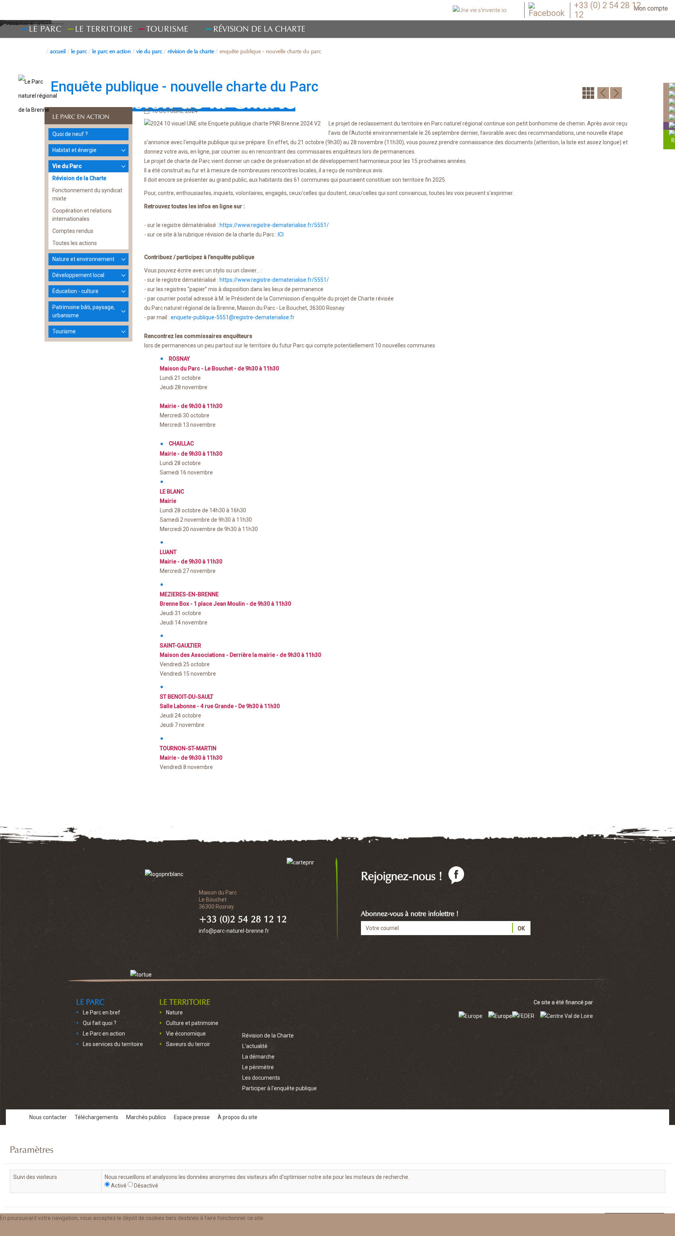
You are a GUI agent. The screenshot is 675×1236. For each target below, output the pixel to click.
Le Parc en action (111, 50)
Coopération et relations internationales (82, 214)
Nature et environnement (83, 259)
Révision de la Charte (259, 27)
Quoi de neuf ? (70, 134)
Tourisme (64, 331)
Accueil (58, 50)
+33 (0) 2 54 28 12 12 (607, 10)
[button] (79, 1229)
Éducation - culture (75, 291)
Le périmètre (258, 1067)
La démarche (258, 1057)
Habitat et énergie (74, 150)
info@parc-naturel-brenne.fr (234, 931)
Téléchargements (96, 1117)
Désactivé (146, 1185)
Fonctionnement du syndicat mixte (87, 194)
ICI (281, 234)
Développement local (78, 275)
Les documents (261, 1078)
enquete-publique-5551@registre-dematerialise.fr (233, 317)
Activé (119, 1185)
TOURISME (167, 27)
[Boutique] (672, 125)
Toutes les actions (74, 243)
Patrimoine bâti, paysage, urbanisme (83, 311)
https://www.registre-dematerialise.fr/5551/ (274, 225)
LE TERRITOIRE (184, 1001)
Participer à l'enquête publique (279, 1088)
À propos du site (237, 1117)
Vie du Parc (149, 50)
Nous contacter (48, 1117)
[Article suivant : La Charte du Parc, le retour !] (616, 92)
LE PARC (79, 50)
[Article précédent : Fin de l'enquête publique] (603, 92)
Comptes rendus (72, 231)
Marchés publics (146, 1117)
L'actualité (255, 1046)
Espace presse (192, 1117)
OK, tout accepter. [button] (26, 1229)
